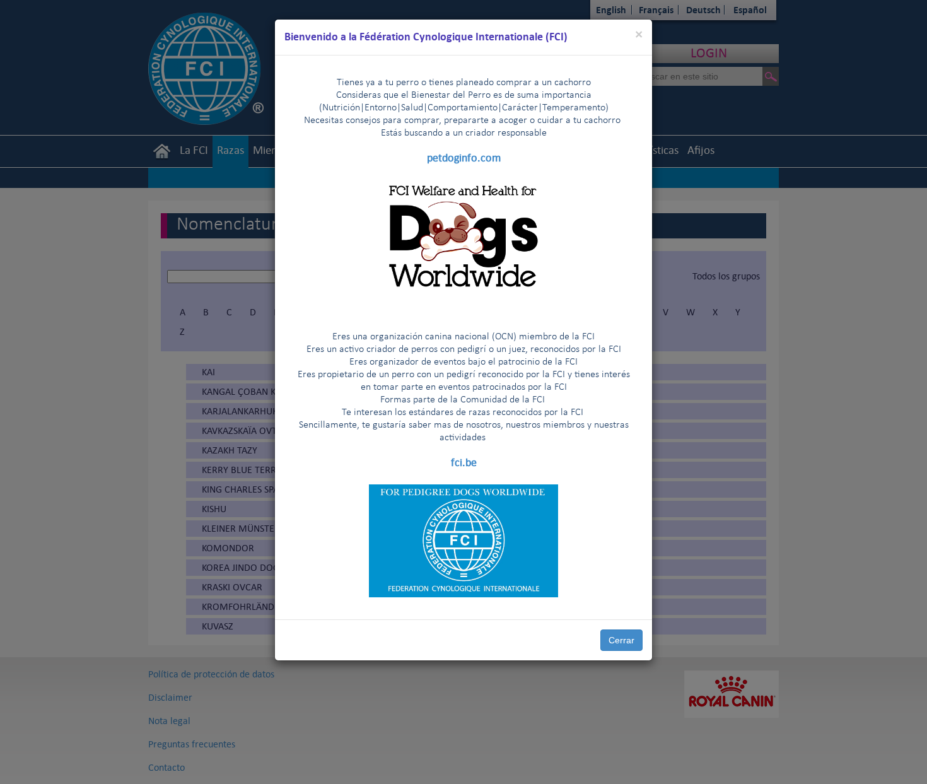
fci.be (464, 462)
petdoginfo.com (464, 158)
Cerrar (621, 640)
